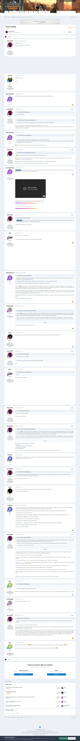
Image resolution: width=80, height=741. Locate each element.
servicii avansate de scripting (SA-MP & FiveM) (13, 687)
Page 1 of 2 (16, 36)
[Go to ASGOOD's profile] (10, 79)
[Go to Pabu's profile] (10, 585)
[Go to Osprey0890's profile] (6, 32)
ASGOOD (10, 75)
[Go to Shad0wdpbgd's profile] (10, 309)
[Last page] (12, 36)
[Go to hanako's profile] (10, 490)
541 (10, 496)
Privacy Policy (38, 729)
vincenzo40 (8, 706)
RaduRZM (10, 454)
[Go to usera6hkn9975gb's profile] (10, 171)
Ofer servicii (18, 32)
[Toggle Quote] (16, 112)
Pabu (10, 581)
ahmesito (8, 688)
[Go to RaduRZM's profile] (10, 458)
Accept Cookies (64, 738)
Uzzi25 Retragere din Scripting (10, 691)
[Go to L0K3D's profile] (10, 336)
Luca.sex (27, 217)
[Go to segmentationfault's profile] (10, 99)
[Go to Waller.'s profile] (62, 688)
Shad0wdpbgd (9, 306)
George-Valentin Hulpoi (30, 120)
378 (10, 85)
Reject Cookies (72, 738)
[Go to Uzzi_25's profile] (62, 693)
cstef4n (65, 696)
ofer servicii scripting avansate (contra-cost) (13, 701)
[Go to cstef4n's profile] (62, 697)
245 (10, 177)
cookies (11, 738)
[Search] (74, 12)
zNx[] (9, 233)
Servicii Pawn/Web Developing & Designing (13, 705)
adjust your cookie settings (36, 738)
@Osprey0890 (18, 170)
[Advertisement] (40, 65)
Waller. (65, 687)
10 (10, 50)
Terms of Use (24, 739)
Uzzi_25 (8, 692)
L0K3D (9, 332)
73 (10, 342)
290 (10, 104)
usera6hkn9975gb (9, 167)
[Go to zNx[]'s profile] (10, 236)
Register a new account (23, 674)
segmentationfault (10, 94)
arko (7, 702)
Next (9, 36)
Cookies (43, 729)
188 (10, 242)
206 (10, 315)
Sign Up (72, 0)
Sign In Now (57, 674)
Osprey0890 (12, 31)
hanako (10, 487)
